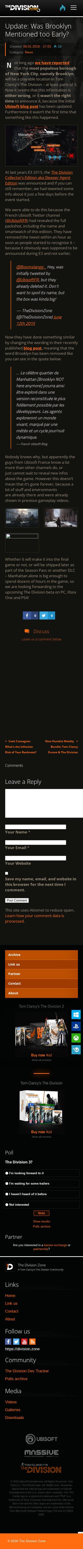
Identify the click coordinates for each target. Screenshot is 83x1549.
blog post (33, 348)
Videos (11, 1402)
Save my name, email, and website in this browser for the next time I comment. (40, 884)
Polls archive (41, 1226)
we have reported (52, 62)
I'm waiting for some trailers (29, 1183)
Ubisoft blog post (21, 106)
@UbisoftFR (16, 220)
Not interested (19, 1204)
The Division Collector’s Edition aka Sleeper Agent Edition (39, 178)
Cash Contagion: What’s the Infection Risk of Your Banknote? (20, 746)
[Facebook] (8, 1342)
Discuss (41, 631)
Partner (14, 974)
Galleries (13, 1410)
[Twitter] (16, 1342)
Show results (41, 1221)
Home (10, 1295)
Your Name (16, 832)
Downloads (14, 1417)
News (29, 52)
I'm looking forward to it (26, 1173)
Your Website (18, 863)
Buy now (38, 1055)
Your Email (15, 847)
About (13, 993)
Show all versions (41, 1060)
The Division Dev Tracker (27, 1371)
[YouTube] (24, 1342)
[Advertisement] (41, 690)
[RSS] (32, 1342)
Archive (14, 954)
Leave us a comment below (41, 639)
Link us (14, 964)
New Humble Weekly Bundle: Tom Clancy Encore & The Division (61, 746)
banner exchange (55, 1245)
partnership (40, 1249)
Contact (14, 983)
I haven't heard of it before (28, 1194)
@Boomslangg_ (31, 267)
